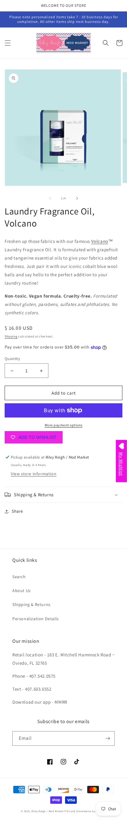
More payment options (64, 425)
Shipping (11, 336)
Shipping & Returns (31, 604)
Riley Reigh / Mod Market (47, 811)
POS (67, 811)
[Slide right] (77, 198)
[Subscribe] (107, 738)
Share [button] (17, 511)
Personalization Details (35, 618)
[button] (7, 43)
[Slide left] (50, 198)
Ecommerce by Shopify (91, 811)
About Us (21, 590)
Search (19, 576)
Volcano (99, 241)
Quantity (12, 358)
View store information (33, 474)
